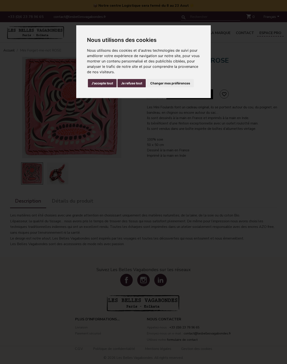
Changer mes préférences (170, 83)
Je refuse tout (131, 83)
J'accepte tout (102, 83)
